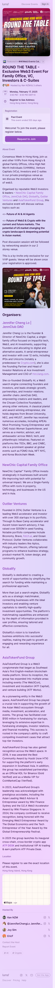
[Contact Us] (31, 975)
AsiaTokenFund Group (31, 200)
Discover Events (30, 4)
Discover (6, 980)
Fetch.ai (27, 536)
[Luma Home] (5, 4)
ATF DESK (8, 845)
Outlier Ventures (14, 504)
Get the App (43, 975)
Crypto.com (28, 362)
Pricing (16, 980)
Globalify (34, 196)
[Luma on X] (26, 975)
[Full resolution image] (26, 288)
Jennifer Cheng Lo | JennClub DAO (16, 325)
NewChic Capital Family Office (25, 465)
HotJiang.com (40, 373)
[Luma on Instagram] (21, 975)
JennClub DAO (19, 196)
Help (24, 980)
